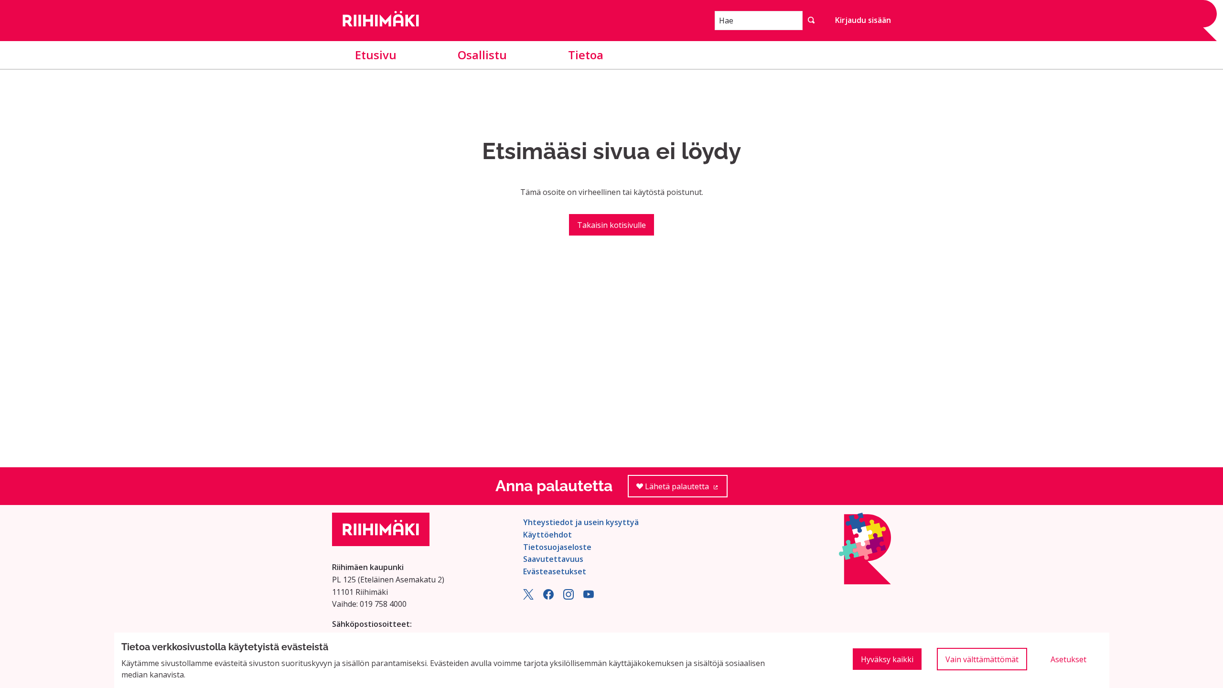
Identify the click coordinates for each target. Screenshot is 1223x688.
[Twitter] (528, 596)
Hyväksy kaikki (887, 659)
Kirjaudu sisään (863, 20)
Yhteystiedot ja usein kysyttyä (581, 522)
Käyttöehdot (547, 534)
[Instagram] (568, 596)
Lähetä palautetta (685, 489)
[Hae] (811, 20)
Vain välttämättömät (982, 659)
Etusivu (376, 55)
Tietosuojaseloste (557, 547)
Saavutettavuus (553, 559)
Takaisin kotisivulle (611, 225)
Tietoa (585, 55)
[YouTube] (588, 596)
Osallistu (482, 55)
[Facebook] (548, 596)
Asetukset (1068, 659)
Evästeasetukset (554, 571)
